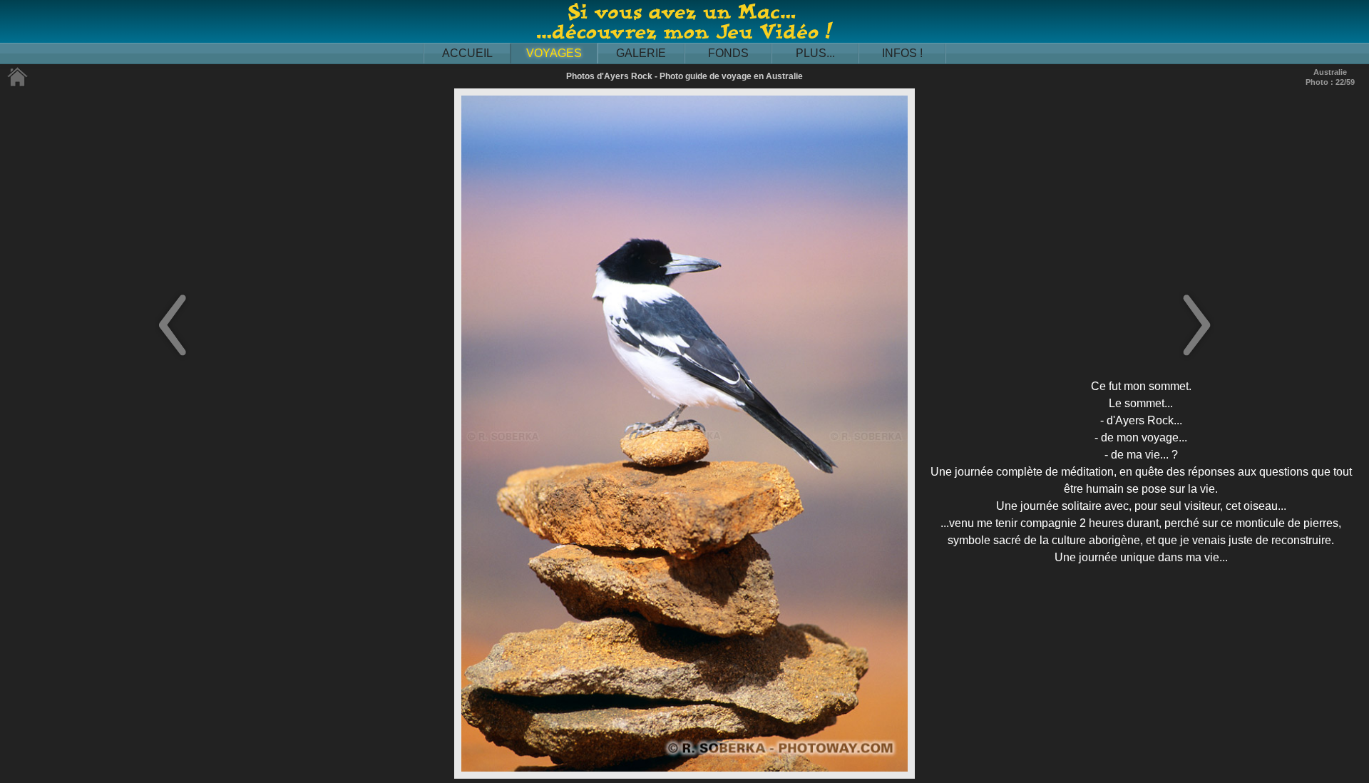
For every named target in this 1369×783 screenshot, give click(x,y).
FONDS (728, 53)
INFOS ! (902, 53)
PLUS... (815, 53)
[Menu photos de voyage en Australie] (18, 84)
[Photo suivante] (1196, 357)
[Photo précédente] (172, 357)
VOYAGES (554, 53)
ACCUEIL (467, 53)
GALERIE (641, 53)
